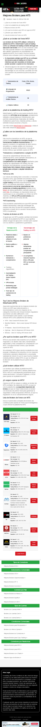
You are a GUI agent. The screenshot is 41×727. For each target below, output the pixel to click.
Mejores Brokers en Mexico (12, 594)
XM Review (33, 516)
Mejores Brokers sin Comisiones (14, 633)
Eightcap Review (34, 485)
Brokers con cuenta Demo (12, 618)
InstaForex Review (34, 530)
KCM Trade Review (33, 418)
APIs (7, 192)
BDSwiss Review (34, 461)
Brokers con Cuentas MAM (12, 609)
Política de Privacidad (16, 719)
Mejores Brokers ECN (10, 566)
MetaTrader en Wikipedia (22, 126)
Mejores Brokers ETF (10, 582)
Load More (20, 554)
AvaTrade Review (34, 500)
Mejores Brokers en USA (11, 602)
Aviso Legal (25, 719)
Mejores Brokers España (11, 598)
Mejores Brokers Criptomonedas (14, 578)
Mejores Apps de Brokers (12, 657)
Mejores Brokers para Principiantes (14, 625)
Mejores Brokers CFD (10, 574)
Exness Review (34, 543)
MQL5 (5, 190)
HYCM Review (34, 474)
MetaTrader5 (20, 128)
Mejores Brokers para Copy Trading (15, 638)
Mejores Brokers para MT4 (12, 645)
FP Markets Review (34, 432)
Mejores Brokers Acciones (12, 586)
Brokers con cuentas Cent (12, 613)
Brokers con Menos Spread (12, 629)
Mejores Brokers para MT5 (12, 649)
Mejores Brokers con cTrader (13, 653)
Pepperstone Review (34, 446)
